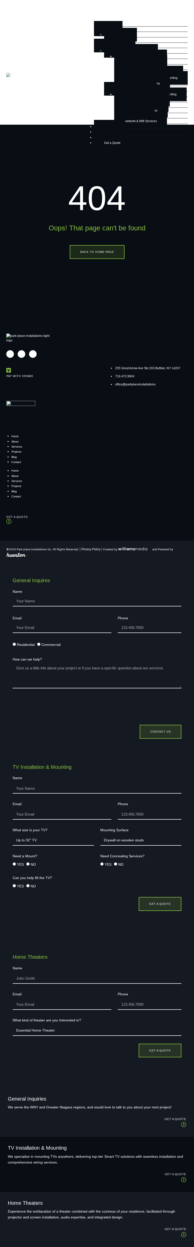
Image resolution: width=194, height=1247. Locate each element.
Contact (16, 462)
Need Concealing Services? (122, 856)
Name (17, 592)
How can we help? (27, 659)
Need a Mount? (25, 856)
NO (33, 864)
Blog (14, 456)
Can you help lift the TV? (32, 878)
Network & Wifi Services (140, 121)
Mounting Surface (114, 830)
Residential (26, 645)
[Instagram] (10, 354)
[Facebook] (21, 354)
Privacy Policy (91, 549)
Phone (123, 618)
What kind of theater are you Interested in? (47, 1020)
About (14, 441)
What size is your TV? (30, 830)
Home (15, 436)
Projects (16, 451)
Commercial (51, 645)
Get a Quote (112, 143)
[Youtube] (33, 354)
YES (20, 864)
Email (17, 618)
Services (16, 446)
